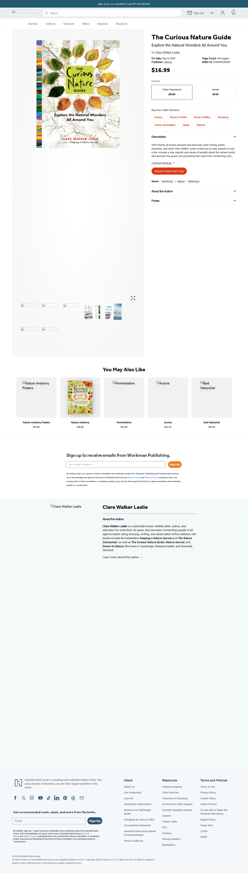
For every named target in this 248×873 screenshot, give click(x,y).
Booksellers (168, 844)
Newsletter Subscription (137, 804)
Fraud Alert (206, 825)
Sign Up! (199, 13)
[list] (78, 166)
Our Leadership (132, 792)
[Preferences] (211, 13)
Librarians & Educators (175, 798)
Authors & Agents (172, 786)
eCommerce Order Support (177, 804)
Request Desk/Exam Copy (169, 171)
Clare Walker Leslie (167, 52)
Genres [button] (32, 24)
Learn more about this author (121, 557)
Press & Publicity (133, 840)
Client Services (170, 792)
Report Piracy (208, 819)
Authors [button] (50, 24)
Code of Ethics (208, 804)
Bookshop (223, 117)
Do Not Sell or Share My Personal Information (213, 811)
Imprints (102, 24)
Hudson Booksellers (164, 124)
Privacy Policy (208, 792)
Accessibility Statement (137, 825)
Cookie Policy (208, 798)
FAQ (164, 827)
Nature (181, 181)
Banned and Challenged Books (137, 811)
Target (186, 124)
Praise (155, 201)
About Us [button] (121, 24)
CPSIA (204, 831)
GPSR (203, 836)
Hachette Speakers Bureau (177, 810)
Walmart (201, 124)
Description (158, 137)
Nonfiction (167, 181)
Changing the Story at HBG (139, 819)
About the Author (162, 191)
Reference (193, 181)
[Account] (223, 13)
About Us (129, 786)
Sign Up (175, 464)
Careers (166, 815)
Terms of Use (207, 786)
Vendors (166, 833)
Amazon (158, 117)
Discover (68, 24)
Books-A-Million (202, 117)
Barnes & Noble (178, 117)
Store (85, 24)
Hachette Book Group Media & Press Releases (140, 833)
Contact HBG (169, 821)
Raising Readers (171, 839)
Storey (168, 62)
